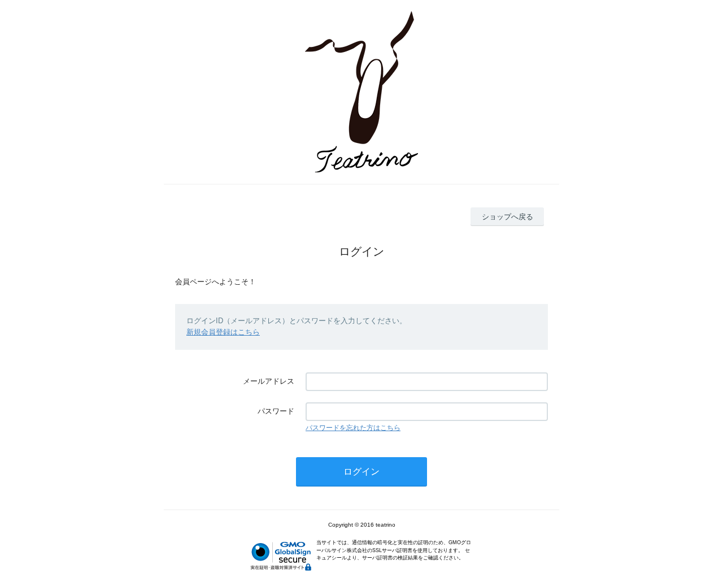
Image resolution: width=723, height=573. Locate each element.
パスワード (276, 411)
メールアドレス (268, 381)
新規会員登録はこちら (223, 332)
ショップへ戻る (507, 216)
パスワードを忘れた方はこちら (353, 428)
